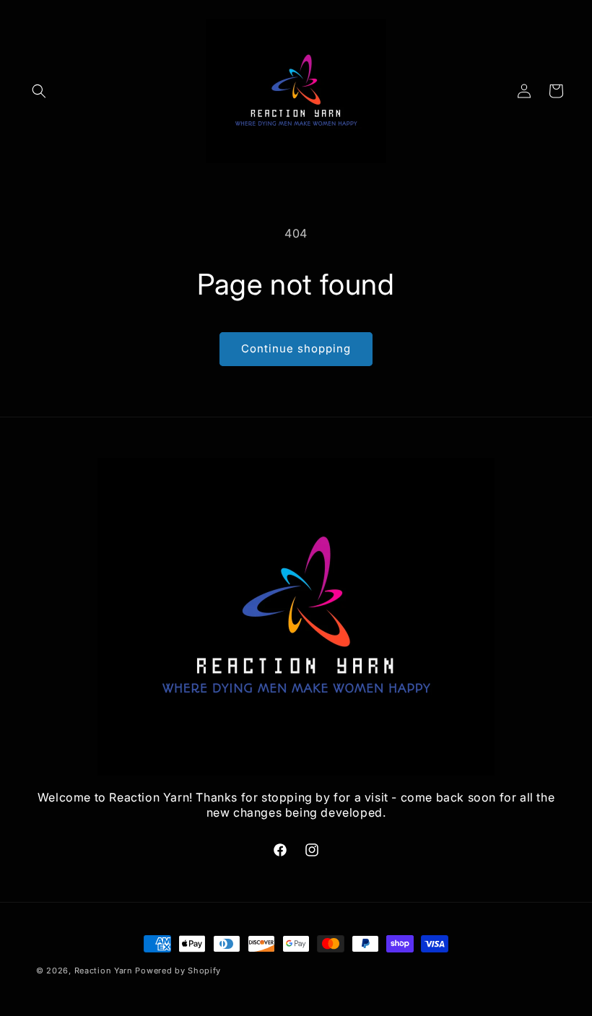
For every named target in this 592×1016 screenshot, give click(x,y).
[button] (39, 91)
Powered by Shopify (178, 970)
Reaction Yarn (103, 970)
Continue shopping (296, 348)
